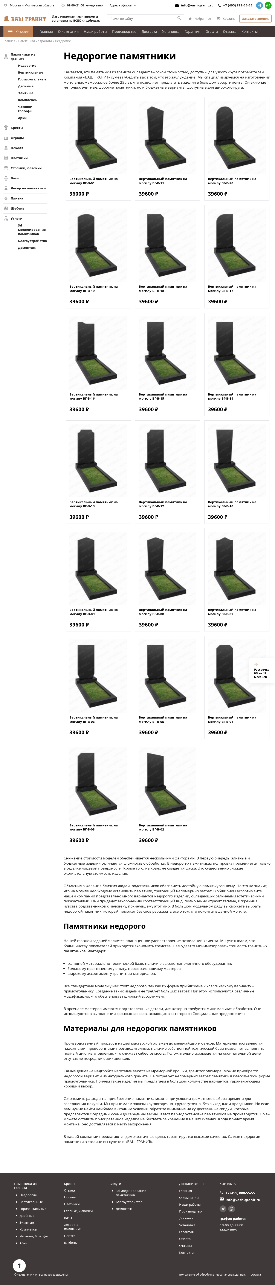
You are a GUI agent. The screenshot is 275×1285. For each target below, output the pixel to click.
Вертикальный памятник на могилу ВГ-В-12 (163, 504)
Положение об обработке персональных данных (212, 1274)
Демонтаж (27, 248)
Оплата (211, 31)
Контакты (249, 31)
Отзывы (229, 31)
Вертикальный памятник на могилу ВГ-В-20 (232, 181)
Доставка (149, 31)
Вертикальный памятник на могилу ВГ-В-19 (93, 288)
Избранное (202, 19)
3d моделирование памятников (32, 229)
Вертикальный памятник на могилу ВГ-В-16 (93, 396)
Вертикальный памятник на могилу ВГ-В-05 (163, 719)
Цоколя (17, 148)
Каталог (22, 31)
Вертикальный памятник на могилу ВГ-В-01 (93, 181)
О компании (68, 31)
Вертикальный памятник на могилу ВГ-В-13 (93, 504)
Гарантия (192, 31)
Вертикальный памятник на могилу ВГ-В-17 (232, 288)
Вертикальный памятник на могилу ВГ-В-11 (163, 181)
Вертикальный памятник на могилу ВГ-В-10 (232, 504)
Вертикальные (30, 72)
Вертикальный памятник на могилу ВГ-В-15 (163, 396)
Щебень (17, 208)
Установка (171, 31)
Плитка (17, 198)
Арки (22, 118)
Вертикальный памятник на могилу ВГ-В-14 (232, 396)
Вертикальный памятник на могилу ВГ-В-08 (163, 612)
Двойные (26, 86)
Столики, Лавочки (26, 168)
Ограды (17, 138)
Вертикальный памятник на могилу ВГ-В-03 (93, 827)
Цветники (19, 158)
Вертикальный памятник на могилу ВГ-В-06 (93, 719)
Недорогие (27, 65)
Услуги (17, 218)
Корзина (229, 19)
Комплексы (28, 100)
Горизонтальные (32, 79)
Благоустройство (32, 241)
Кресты (17, 128)
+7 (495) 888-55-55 (237, 5)
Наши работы (95, 31)
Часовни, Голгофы (25, 109)
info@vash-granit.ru (197, 5)
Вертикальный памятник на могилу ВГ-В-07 (232, 612)
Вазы (15, 178)
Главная (46, 31)
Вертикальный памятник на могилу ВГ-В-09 (93, 612)
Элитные (25, 93)
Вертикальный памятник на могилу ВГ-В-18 (163, 288)
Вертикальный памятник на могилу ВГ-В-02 (163, 827)
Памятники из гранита (23, 56)
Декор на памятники (28, 188)
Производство (124, 31)
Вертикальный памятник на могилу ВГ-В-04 (232, 719)
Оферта (256, 1274)
